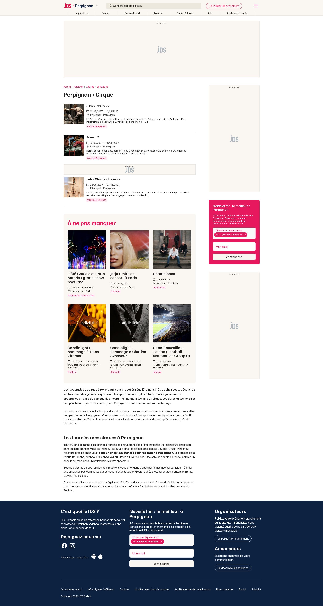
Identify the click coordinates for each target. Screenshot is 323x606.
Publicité (256, 589)
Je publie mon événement (233, 538)
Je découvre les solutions (233, 568)
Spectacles (102, 86)
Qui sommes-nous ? (72, 589)
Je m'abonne (234, 257)
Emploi (242, 589)
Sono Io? (92, 137)
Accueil (67, 86)
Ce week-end (132, 13)
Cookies (124, 589)
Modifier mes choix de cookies (152, 589)
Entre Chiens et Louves (103, 179)
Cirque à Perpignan (96, 126)
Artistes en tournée (237, 13)
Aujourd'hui (81, 13)
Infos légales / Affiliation (101, 589)
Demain (106, 13)
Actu (210, 13)
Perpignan (84, 6)
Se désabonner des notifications (192, 589)
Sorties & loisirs (185, 13)
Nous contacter (224, 589)
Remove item (245, 235)
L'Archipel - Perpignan (102, 114)
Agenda (158, 13)
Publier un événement (225, 6)
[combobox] (234, 233)
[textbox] (249, 234)
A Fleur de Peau (98, 105)
